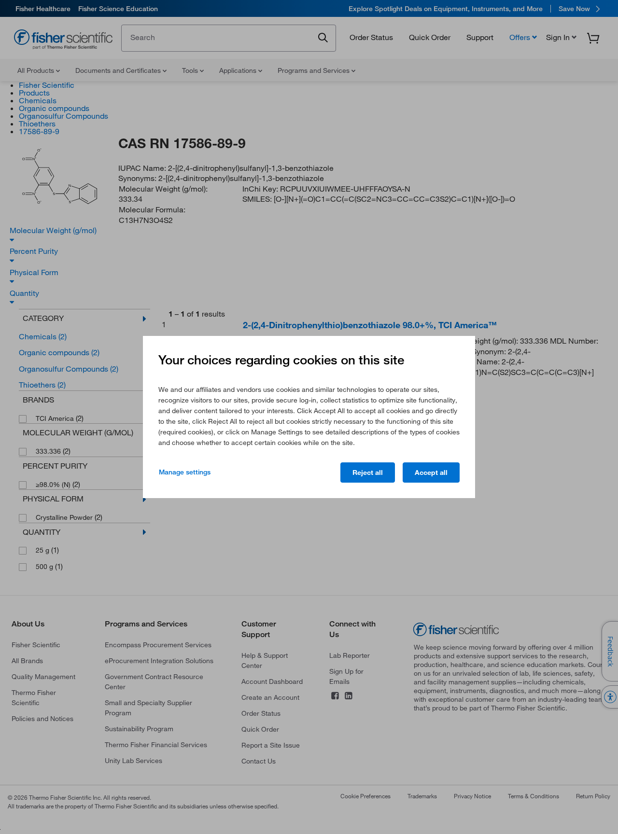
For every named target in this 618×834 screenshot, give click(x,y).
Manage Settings (185, 472)
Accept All (431, 472)
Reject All (367, 472)
